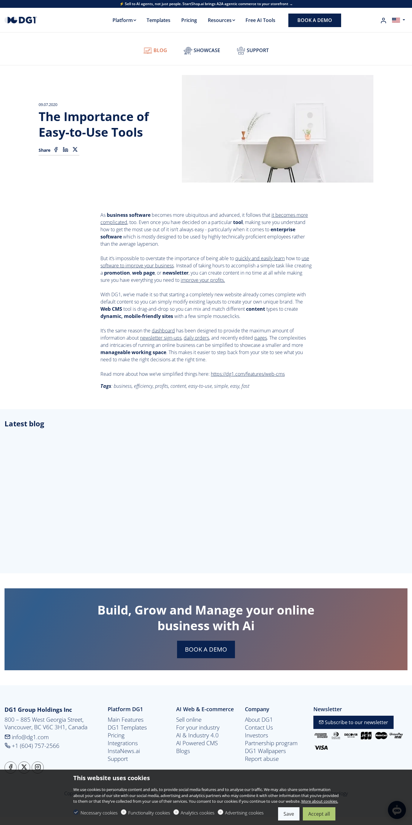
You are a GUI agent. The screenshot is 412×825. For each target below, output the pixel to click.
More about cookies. (319, 801)
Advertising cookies (244, 813)
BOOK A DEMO (206, 649)
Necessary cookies (99, 813)
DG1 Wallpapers (265, 751)
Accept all (319, 814)
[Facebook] (56, 149)
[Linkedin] (65, 149)
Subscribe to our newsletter (356, 722)
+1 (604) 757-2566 (34, 746)
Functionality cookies (149, 813)
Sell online (188, 720)
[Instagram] (38, 767)
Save (289, 814)
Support (257, 50)
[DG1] (30, 19)
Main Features (126, 720)
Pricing (116, 735)
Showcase (206, 50)
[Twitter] (75, 149)
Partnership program (271, 743)
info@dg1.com (29, 737)
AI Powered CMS (197, 743)
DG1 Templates (127, 727)
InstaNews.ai (124, 751)
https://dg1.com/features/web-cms (248, 374)
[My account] (383, 20)
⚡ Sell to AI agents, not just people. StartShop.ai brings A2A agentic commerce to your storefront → (206, 4)
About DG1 (259, 720)
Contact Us (259, 727)
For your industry (198, 727)
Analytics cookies (197, 813)
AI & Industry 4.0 (197, 735)
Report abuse (262, 759)
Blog (159, 50)
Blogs (183, 751)
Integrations (123, 743)
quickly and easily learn (260, 258)
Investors (256, 735)
